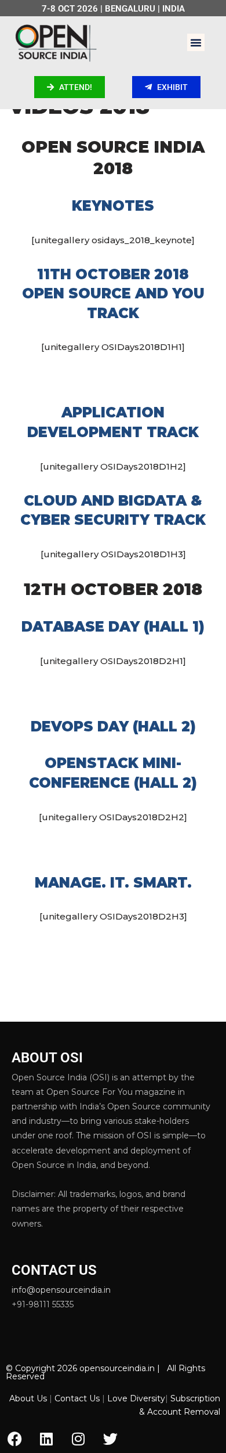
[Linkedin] (46, 1438)
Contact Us (77, 1398)
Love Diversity (136, 1398)
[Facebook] (14, 1438)
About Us (28, 1398)
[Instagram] (78, 1438)
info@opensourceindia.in (61, 1290)
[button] (196, 42)
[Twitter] (110, 1438)
